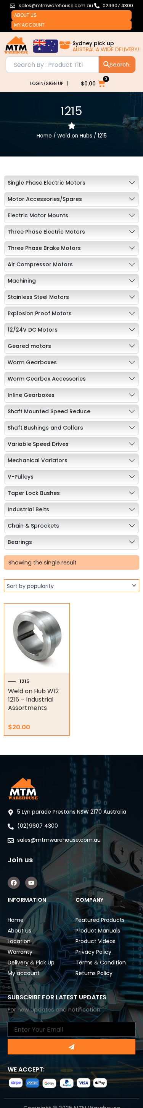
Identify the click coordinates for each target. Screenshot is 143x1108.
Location (19, 941)
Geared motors (29, 346)
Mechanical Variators (37, 460)
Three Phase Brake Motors (44, 248)
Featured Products (100, 920)
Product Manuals (98, 930)
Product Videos (96, 941)
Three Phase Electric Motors (46, 232)
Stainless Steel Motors (38, 297)
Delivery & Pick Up (31, 962)
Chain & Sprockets (33, 526)
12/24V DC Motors (33, 330)
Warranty (20, 952)
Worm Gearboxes (32, 362)
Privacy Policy (93, 952)
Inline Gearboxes (31, 395)
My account (29, 25)
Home (44, 135)
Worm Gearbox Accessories (47, 379)
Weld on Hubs (74, 135)
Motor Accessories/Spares (45, 199)
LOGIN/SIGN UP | (49, 83)
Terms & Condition (101, 962)
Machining (22, 281)
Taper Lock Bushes (34, 493)
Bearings (20, 542)
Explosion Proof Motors (40, 313)
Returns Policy (94, 973)
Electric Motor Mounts (38, 215)
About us (25, 15)
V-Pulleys (21, 477)
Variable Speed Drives (38, 444)
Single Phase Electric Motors (46, 183)
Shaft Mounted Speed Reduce (49, 411)
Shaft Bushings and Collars (45, 428)
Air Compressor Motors (40, 264)
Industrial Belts (28, 509)
